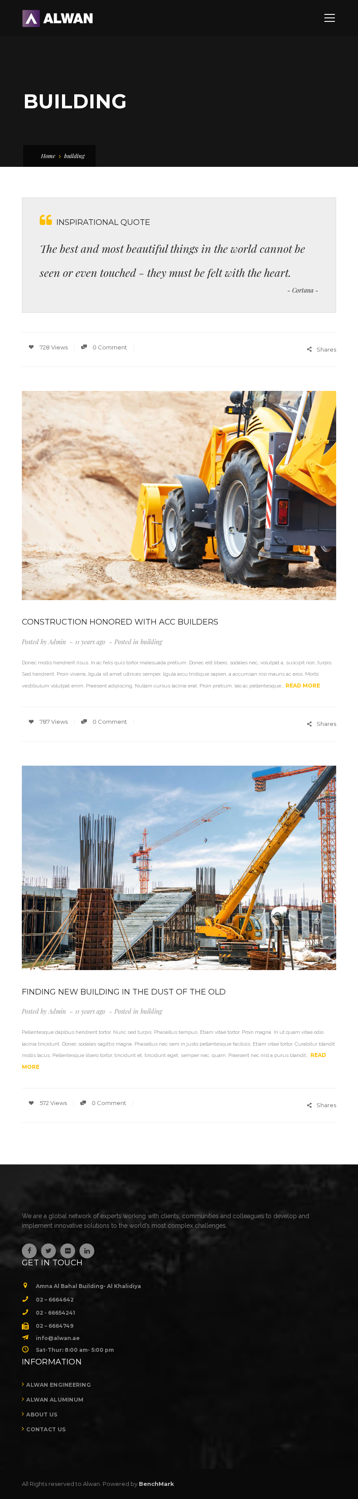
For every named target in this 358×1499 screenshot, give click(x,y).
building (151, 642)
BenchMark (156, 1483)
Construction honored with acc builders (120, 622)
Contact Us (45, 1429)
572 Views (52, 1102)
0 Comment (109, 347)
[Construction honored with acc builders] (179, 495)
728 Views (53, 347)
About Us (41, 1414)
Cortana (302, 290)
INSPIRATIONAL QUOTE (103, 222)
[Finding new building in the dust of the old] (179, 868)
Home (48, 155)
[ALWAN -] (57, 18)
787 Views (53, 721)
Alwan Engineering (58, 1385)
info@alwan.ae (58, 1338)
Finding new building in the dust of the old (124, 992)
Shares (326, 349)
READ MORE (303, 685)
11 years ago (91, 642)
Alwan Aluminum (54, 1399)
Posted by (44, 642)
